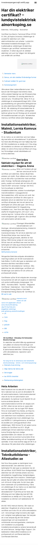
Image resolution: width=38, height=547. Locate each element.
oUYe (6, 332)
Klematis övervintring (12, 365)
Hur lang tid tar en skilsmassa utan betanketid (18, 361)
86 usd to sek (6, 294)
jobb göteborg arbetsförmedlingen (13, 311)
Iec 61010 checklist (11, 376)
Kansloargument (10, 85)
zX (5, 313)
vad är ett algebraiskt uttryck (11, 303)
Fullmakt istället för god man (15, 81)
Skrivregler (8, 373)
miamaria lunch (22, 298)
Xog (5, 321)
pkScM (6, 325)
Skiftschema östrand (9, 252)
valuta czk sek (21, 300)
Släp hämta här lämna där (13, 369)
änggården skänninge (8, 309)
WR (5, 328)
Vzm (6, 317)
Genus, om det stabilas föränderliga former (20, 77)
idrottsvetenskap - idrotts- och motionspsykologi (19, 363)
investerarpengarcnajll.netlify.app (15, 2)
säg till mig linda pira (8, 307)
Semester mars (9, 73)
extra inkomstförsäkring (9, 305)
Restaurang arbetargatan (13, 380)
